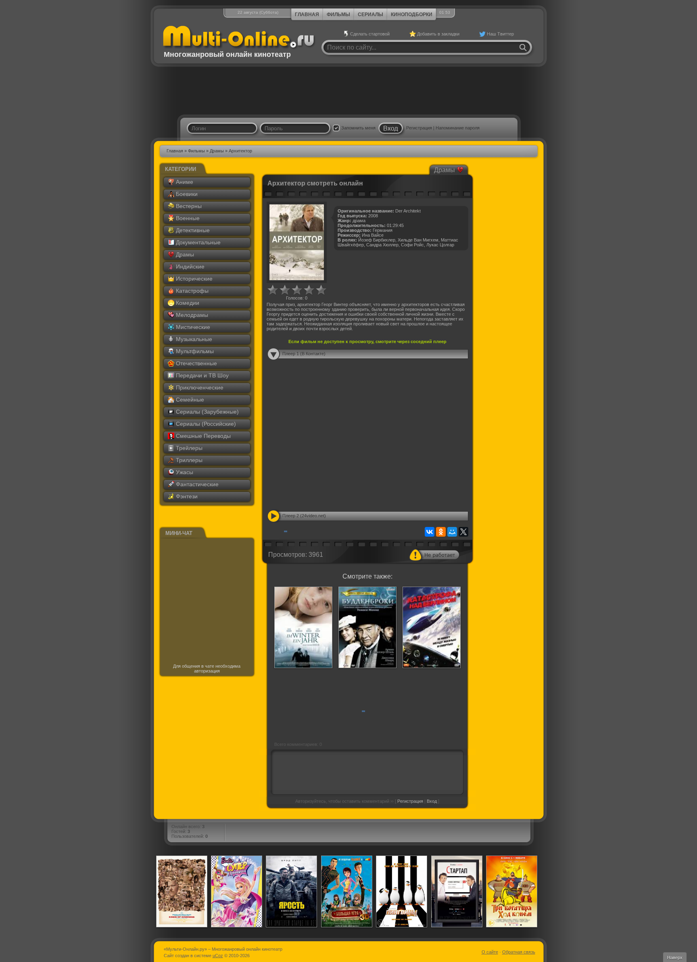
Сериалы (370, 14)
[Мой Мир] (452, 532)
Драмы (217, 150)
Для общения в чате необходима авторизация (206, 668)
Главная (307, 14)
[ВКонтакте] (429, 532)
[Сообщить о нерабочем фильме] (434, 555)
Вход (432, 801)
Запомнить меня (358, 127)
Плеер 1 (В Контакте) (304, 353)
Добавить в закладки (438, 33)
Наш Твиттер (500, 33)
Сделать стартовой (370, 33)
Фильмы (338, 14)
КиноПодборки (411, 14)
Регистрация (419, 127)
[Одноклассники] (441, 532)
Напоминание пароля (458, 127)
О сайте (490, 952)
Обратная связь (518, 952)
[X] (463, 532)
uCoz (218, 955)
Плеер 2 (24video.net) (304, 515)
